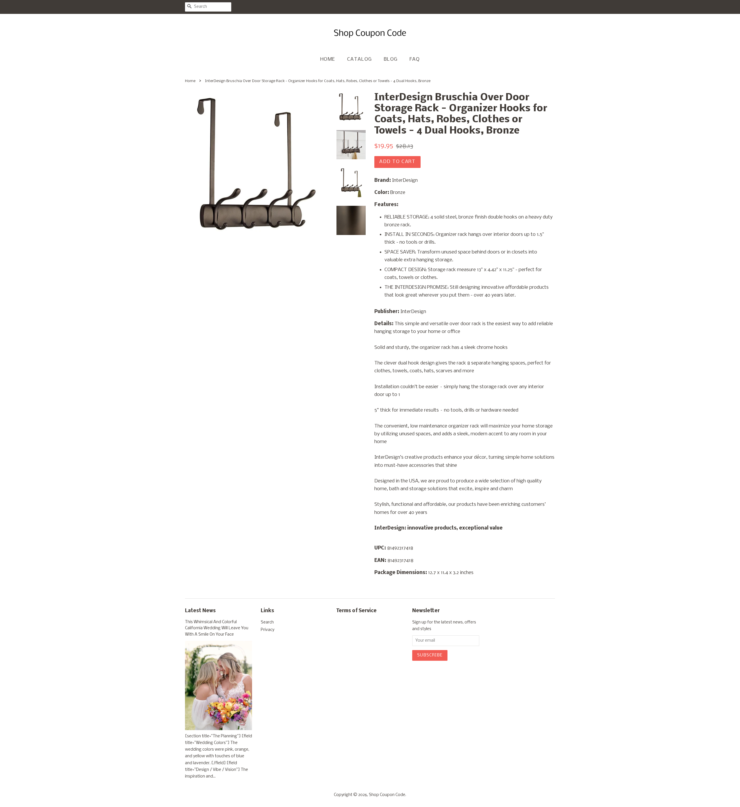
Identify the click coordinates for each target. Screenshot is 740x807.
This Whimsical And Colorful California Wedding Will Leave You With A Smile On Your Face (216, 628)
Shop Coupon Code (387, 795)
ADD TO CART (397, 161)
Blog (391, 59)
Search (267, 622)
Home (327, 59)
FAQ (415, 59)
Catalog (359, 59)
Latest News (200, 611)
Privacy (267, 630)
